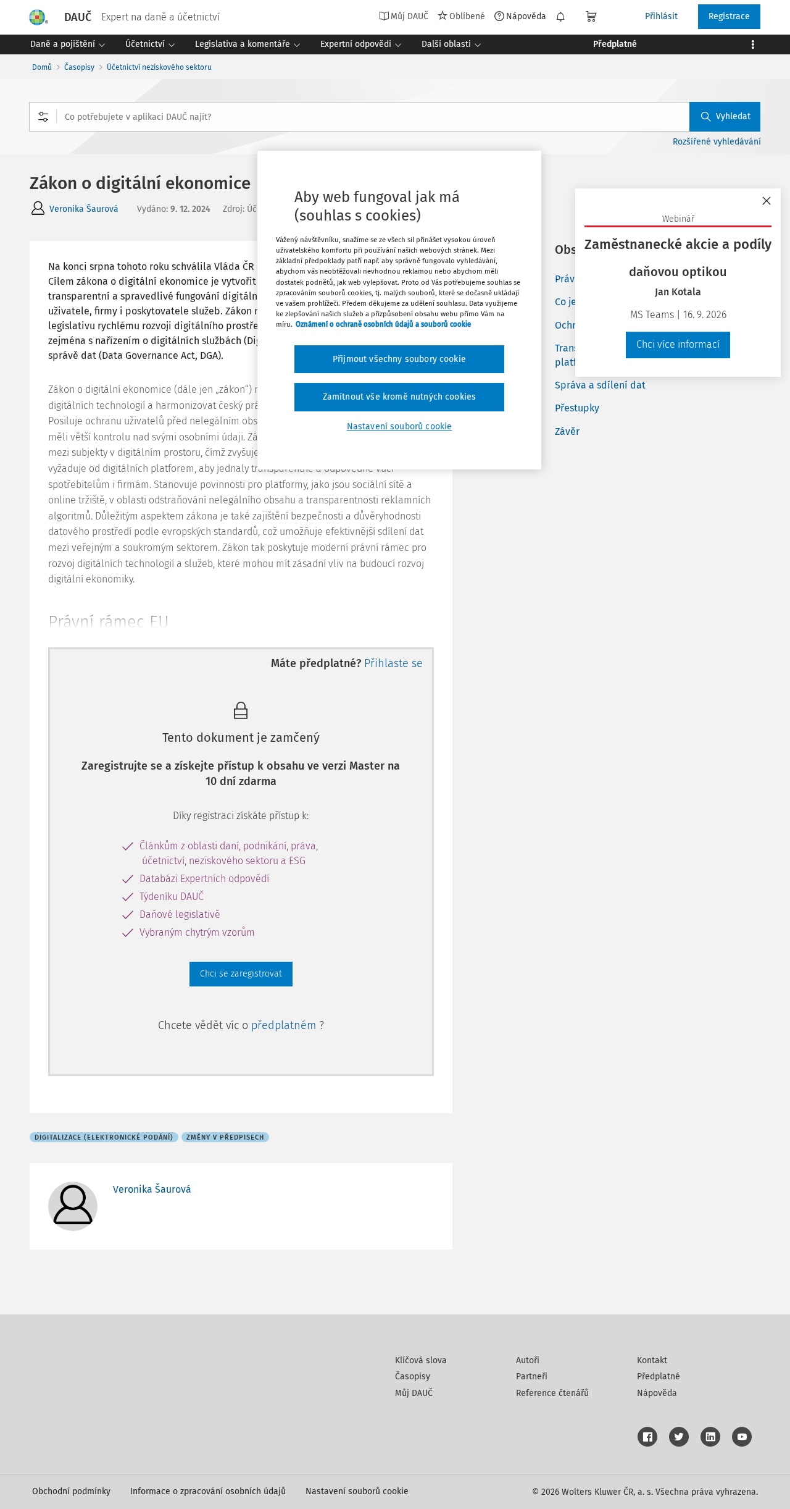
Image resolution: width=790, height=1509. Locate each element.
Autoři (527, 1360)
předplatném (285, 1025)
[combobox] (394, 117)
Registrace (729, 16)
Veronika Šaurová (83, 209)
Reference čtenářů (552, 1393)
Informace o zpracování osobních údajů (208, 1491)
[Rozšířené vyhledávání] (43, 117)
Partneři (531, 1376)
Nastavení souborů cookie (357, 1491)
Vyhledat (733, 116)
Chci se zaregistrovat (241, 974)
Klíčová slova (421, 1360)
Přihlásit (661, 16)
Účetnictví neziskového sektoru (159, 67)
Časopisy (79, 67)
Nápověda (526, 16)
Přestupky (577, 408)
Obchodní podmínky (71, 1491)
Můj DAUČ (414, 1393)
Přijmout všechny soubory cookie (399, 359)
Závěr (567, 431)
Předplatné (658, 1376)
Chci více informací (678, 344)
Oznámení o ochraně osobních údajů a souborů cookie (383, 324)
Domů (42, 67)
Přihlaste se (393, 663)
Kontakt (652, 1360)
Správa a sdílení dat (600, 385)
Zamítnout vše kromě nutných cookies (399, 397)
